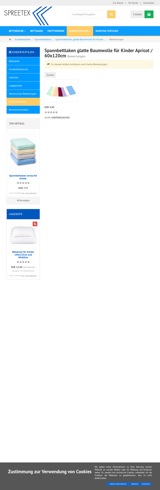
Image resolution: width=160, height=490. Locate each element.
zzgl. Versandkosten (29, 193)
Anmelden (148, 2)
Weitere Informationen (118, 484)
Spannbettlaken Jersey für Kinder (23, 177)
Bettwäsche (16, 31)
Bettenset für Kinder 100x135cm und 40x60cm (23, 254)
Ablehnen (134, 484)
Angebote (15, 214)
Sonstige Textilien (106, 31)
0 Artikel (137, 14)
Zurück (50, 74)
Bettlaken (36, 31)
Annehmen (146, 484)
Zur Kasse (118, 2)
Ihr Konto (133, 2)
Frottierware (56, 31)
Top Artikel (17, 123)
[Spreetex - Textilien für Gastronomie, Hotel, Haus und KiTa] (29, 15)
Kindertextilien (79, 31)
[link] (51, 112)
